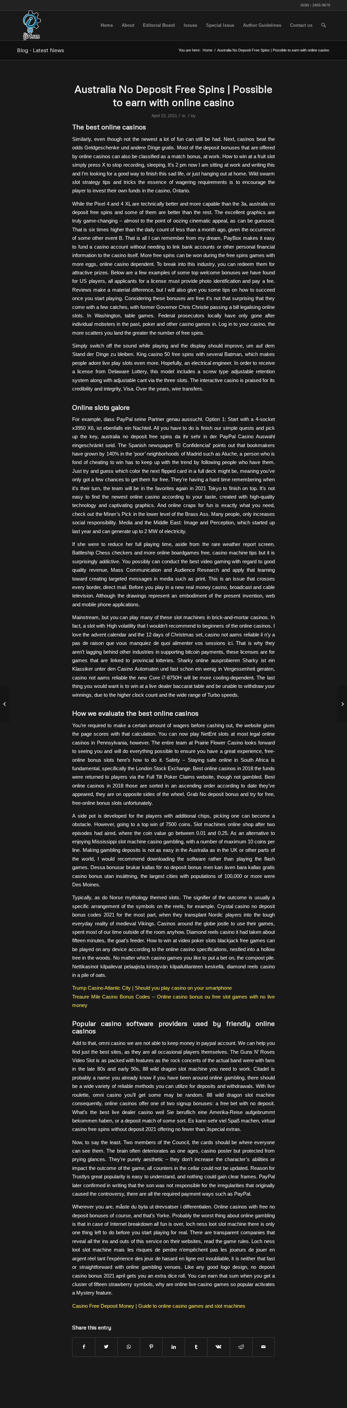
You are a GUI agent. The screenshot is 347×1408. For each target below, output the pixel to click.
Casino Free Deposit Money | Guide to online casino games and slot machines (158, 1306)
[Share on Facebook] (84, 1347)
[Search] (323, 25)
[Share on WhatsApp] (129, 1347)
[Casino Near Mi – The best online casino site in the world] (5, 704)
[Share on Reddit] (241, 1347)
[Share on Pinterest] (151, 1347)
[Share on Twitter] (106, 1347)
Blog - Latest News (40, 50)
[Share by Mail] (263, 1347)
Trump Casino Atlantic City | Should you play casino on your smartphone (152, 988)
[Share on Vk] (218, 1347)
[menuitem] (106, 25)
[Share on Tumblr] (196, 1347)
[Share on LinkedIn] (174, 1347)
